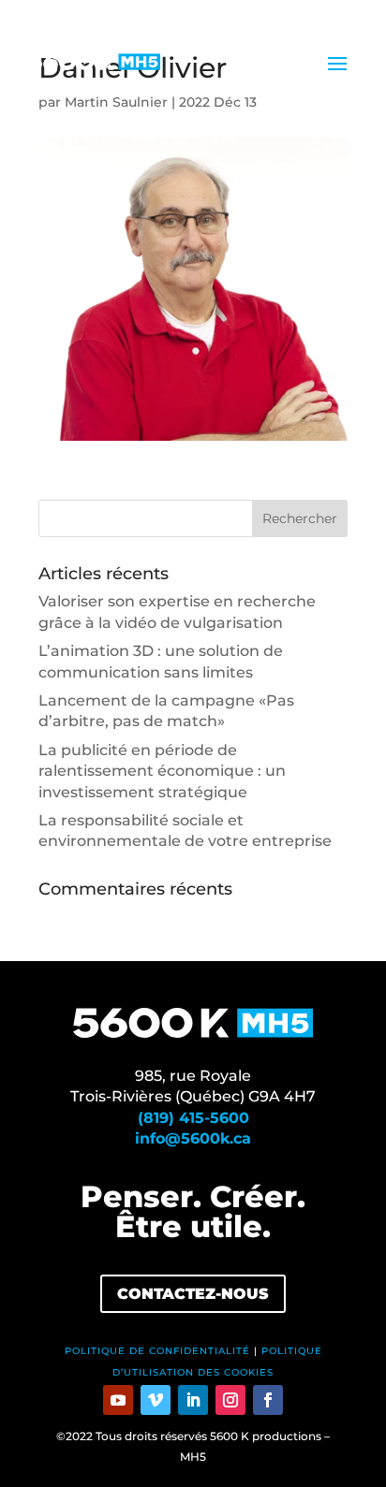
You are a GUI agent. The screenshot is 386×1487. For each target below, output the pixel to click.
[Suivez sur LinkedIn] (193, 1400)
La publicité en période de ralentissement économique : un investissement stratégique (162, 771)
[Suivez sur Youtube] (118, 1400)
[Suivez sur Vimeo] (156, 1400)
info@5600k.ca (193, 1138)
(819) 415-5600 (193, 1118)
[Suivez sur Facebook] (268, 1400)
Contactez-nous (193, 1294)
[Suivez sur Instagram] (230, 1400)
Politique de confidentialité (157, 1351)
